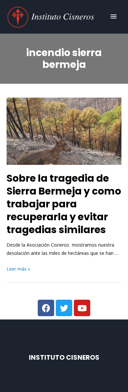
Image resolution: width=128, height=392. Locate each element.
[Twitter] (64, 308)
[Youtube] (82, 308)
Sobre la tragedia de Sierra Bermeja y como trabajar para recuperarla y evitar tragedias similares (64, 204)
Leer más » (18, 269)
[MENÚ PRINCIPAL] (113, 17)
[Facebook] (46, 308)
